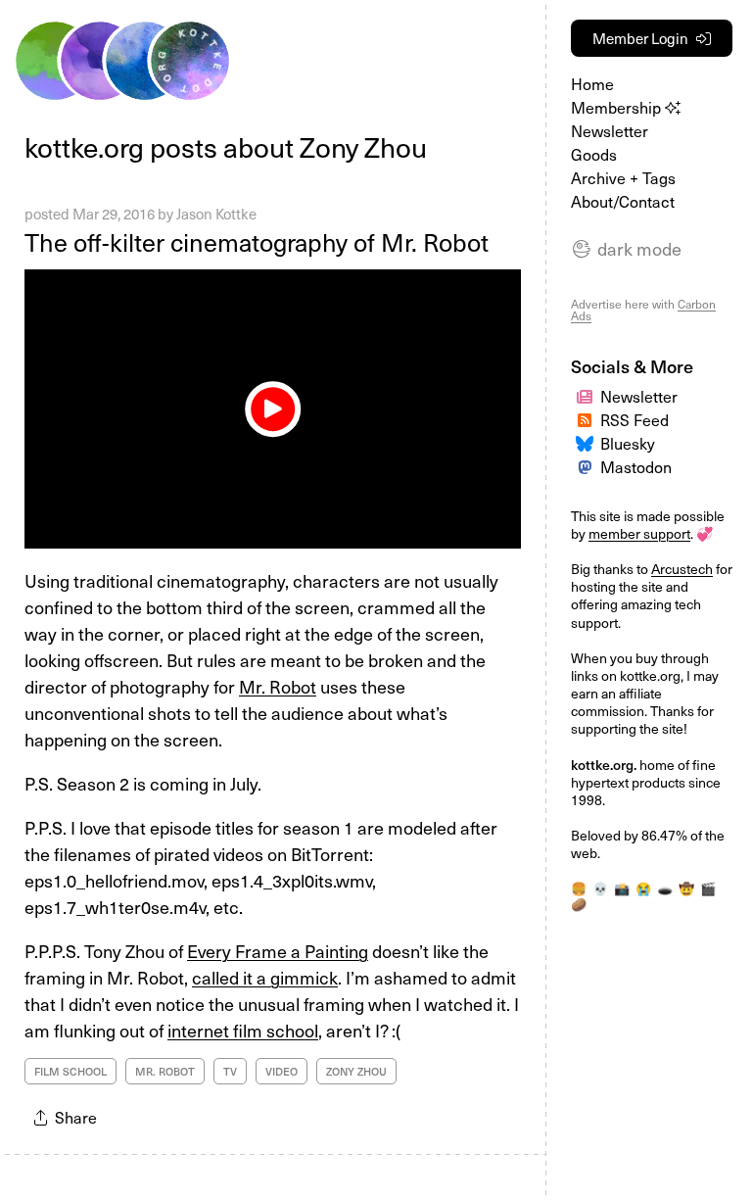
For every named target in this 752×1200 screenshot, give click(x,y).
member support (639, 533)
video (281, 1071)
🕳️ (665, 888)
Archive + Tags (623, 177)
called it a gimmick (265, 977)
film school (70, 1071)
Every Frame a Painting (277, 950)
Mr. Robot (277, 686)
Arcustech (682, 568)
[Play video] (273, 409)
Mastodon (636, 466)
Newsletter (609, 130)
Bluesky (627, 443)
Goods (594, 154)
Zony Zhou (356, 1071)
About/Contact (623, 201)
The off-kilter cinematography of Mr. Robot (256, 242)
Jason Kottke (216, 213)
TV (230, 1071)
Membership (618, 107)
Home (592, 83)
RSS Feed (634, 419)
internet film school (242, 1030)
